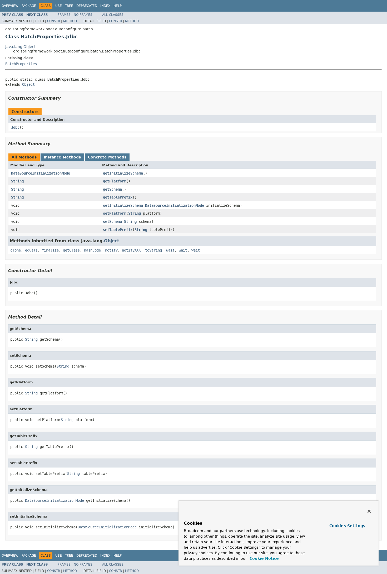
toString (153, 250)
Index (105, 6)
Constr (53, 21)
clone (15, 250)
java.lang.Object (20, 47)
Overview (10, 6)
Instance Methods (62, 157)
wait (170, 250)
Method (70, 21)
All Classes (112, 15)
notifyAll (131, 250)
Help (117, 6)
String (17, 181)
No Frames (83, 15)
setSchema (112, 221)
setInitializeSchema (123, 205)
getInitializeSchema (123, 173)
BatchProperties (21, 64)
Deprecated (86, 6)
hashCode (92, 250)
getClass (71, 250)
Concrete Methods (107, 157)
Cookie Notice (263, 558)
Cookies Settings (347, 526)
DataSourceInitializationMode (40, 173)
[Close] (369, 511)
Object (28, 84)
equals (31, 250)
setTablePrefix (117, 230)
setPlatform (114, 213)
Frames (64, 15)
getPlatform (114, 181)
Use (58, 6)
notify (111, 250)
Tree (69, 6)
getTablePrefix (117, 197)
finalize (50, 250)
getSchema (112, 189)
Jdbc (15, 127)
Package (29, 6)
